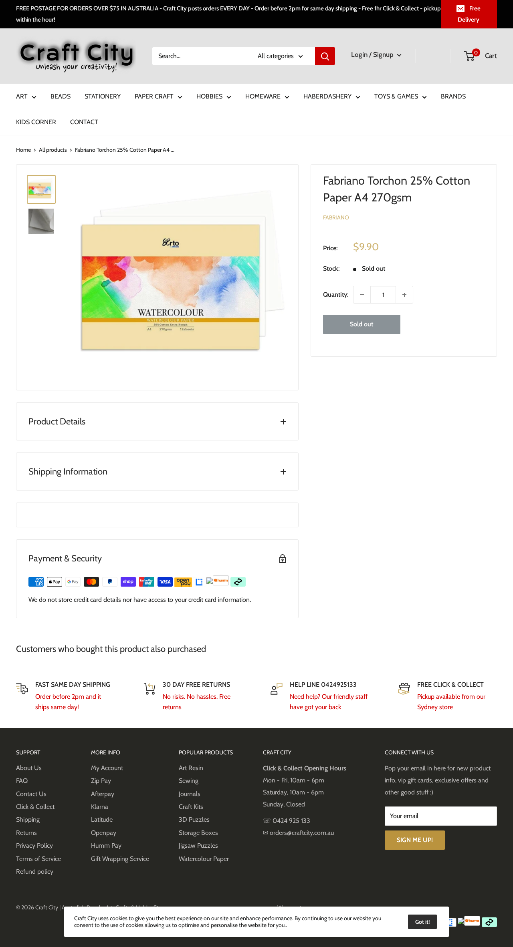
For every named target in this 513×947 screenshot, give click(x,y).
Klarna (99, 806)
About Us (29, 768)
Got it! (422, 921)
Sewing (188, 780)
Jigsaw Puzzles (198, 845)
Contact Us (31, 794)
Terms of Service (38, 859)
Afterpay (102, 794)
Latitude (102, 819)
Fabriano (336, 217)
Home (23, 149)
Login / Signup (373, 54)
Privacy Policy (34, 845)
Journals (189, 794)
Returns (26, 832)
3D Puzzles (194, 819)
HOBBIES (209, 96)
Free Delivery (469, 14)
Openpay (103, 832)
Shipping (28, 819)
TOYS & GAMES (396, 96)
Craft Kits (191, 806)
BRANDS (453, 96)
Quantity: (335, 294)
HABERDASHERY (327, 96)
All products (53, 149)
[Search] (325, 56)
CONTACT (84, 122)
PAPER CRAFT (154, 96)
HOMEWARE (263, 96)
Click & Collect (35, 806)
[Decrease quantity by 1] (361, 294)
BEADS (60, 96)
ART (22, 96)
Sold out (361, 324)
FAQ (22, 780)
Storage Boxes (198, 832)
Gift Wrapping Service (120, 859)
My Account (107, 768)
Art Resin (191, 768)
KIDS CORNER (36, 122)
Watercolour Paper (204, 859)
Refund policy (34, 871)
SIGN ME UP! (415, 840)
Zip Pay (101, 780)
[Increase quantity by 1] (404, 294)
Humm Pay (106, 845)
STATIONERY (103, 96)
